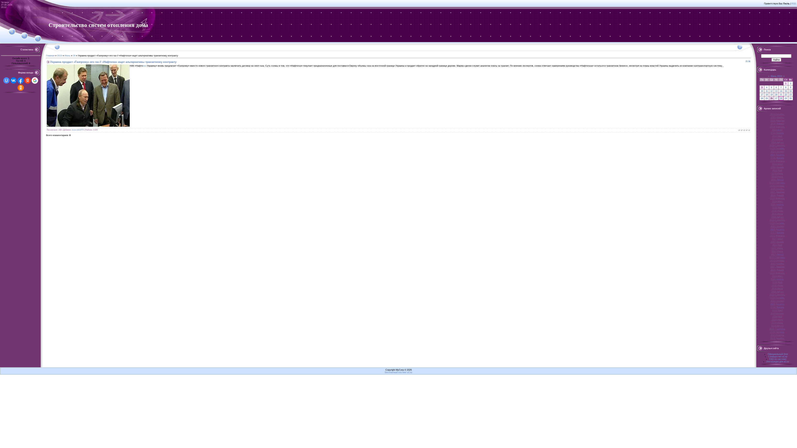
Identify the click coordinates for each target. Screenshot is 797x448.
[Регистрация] (24, 35)
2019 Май (777, 316)
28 (74, 55)
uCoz (409, 372)
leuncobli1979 (78, 130)
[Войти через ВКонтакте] (13, 80)
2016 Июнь (777, 210)
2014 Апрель (777, 133)
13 (776, 91)
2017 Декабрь (777, 266)
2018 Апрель (777, 279)
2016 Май (777, 207)
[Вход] (38, 39)
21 (781, 94)
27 (776, 98)
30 (790, 98)
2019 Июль (777, 322)
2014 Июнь (777, 139)
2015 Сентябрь (777, 182)
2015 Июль (777, 176)
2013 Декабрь (777, 120)
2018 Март (777, 276)
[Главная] (12, 31)
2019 (59, 55)
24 (762, 98)
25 (766, 98)
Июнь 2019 (776, 76)
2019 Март (777, 310)
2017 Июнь (777, 248)
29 (786, 98)
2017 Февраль (777, 235)
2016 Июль (777, 214)
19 (771, 94)
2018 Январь (777, 270)
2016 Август (777, 217)
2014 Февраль (777, 126)
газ (144, 66)
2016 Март (777, 201)
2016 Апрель (777, 204)
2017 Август (777, 254)
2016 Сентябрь (777, 220)
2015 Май (777, 170)
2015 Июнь (777, 173)
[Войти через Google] (35, 80)
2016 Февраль (777, 198)
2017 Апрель (777, 242)
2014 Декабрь (777, 154)
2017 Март (777, 238)
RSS (793, 3)
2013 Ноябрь (777, 117)
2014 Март (777, 130)
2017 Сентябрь (777, 257)
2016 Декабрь (777, 229)
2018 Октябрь (777, 298)
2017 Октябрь (777, 260)
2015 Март (777, 164)
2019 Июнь (777, 319)
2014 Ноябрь (777, 151)
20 (776, 94)
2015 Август (777, 179)
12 (771, 91)
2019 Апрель (777, 313)
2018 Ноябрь (777, 301)
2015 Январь (777, 158)
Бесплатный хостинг (395, 372)
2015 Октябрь (777, 186)
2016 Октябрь (777, 223)
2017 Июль (777, 251)
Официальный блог (778, 354)
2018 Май (777, 282)
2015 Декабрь (777, 192)
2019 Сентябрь (777, 329)
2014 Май (777, 136)
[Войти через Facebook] (20, 80)
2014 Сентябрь (777, 145)
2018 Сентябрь (777, 294)
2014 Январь (777, 123)
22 (786, 94)
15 (786, 91)
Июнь (67, 55)
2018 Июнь (777, 285)
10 (762, 91)
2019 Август (777, 326)
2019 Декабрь (777, 338)
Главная (50, 55)
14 (781, 91)
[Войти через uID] (6, 80)
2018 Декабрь (777, 304)
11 (767, 91)
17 (762, 94)
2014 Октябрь (777, 148)
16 (790, 91)
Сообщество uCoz (777, 356)
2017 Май (777, 245)
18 (766, 94)
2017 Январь (777, 232)
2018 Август (777, 291)
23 (790, 94)
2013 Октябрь (777, 114)
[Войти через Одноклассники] (21, 88)
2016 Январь (777, 195)
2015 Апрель (777, 167)
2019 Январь (777, 307)
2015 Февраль (777, 161)
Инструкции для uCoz (777, 361)
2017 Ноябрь (777, 263)
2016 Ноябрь (777, 226)
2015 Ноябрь (777, 189)
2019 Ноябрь (777, 335)
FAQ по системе (777, 359)
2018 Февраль (777, 273)
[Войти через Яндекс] (27, 80)
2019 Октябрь (777, 332)
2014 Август (777, 142)
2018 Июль (777, 288)
